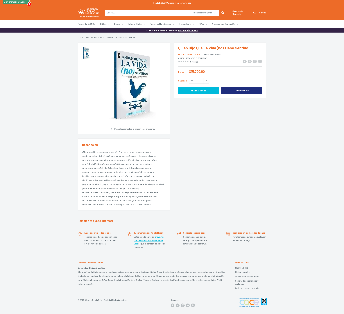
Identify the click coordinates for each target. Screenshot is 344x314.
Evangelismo (185, 24)
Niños (201, 24)
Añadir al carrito (198, 90)
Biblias (103, 24)
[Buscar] (222, 13)
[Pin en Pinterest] (250, 61)
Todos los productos (93, 37)
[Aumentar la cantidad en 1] (206, 80)
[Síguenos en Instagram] (183, 305)
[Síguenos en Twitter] (178, 305)
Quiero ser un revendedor (247, 276)
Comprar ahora (242, 90)
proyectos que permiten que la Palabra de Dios (149, 240)
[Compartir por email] (260, 61)
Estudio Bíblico (135, 24)
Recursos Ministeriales (160, 24)
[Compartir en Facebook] (245, 61)
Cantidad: (182, 80)
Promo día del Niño (87, 24)
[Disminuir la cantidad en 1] (192, 80)
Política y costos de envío (247, 288)
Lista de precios (242, 272)
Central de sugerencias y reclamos (247, 282)
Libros (117, 24)
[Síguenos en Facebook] (172, 305)
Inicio (80, 37)
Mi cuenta (236, 14)
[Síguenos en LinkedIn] (193, 305)
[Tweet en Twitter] (255, 61)
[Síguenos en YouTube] (188, 305)
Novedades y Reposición (223, 24)
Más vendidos (241, 267)
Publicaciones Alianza (189, 54)
